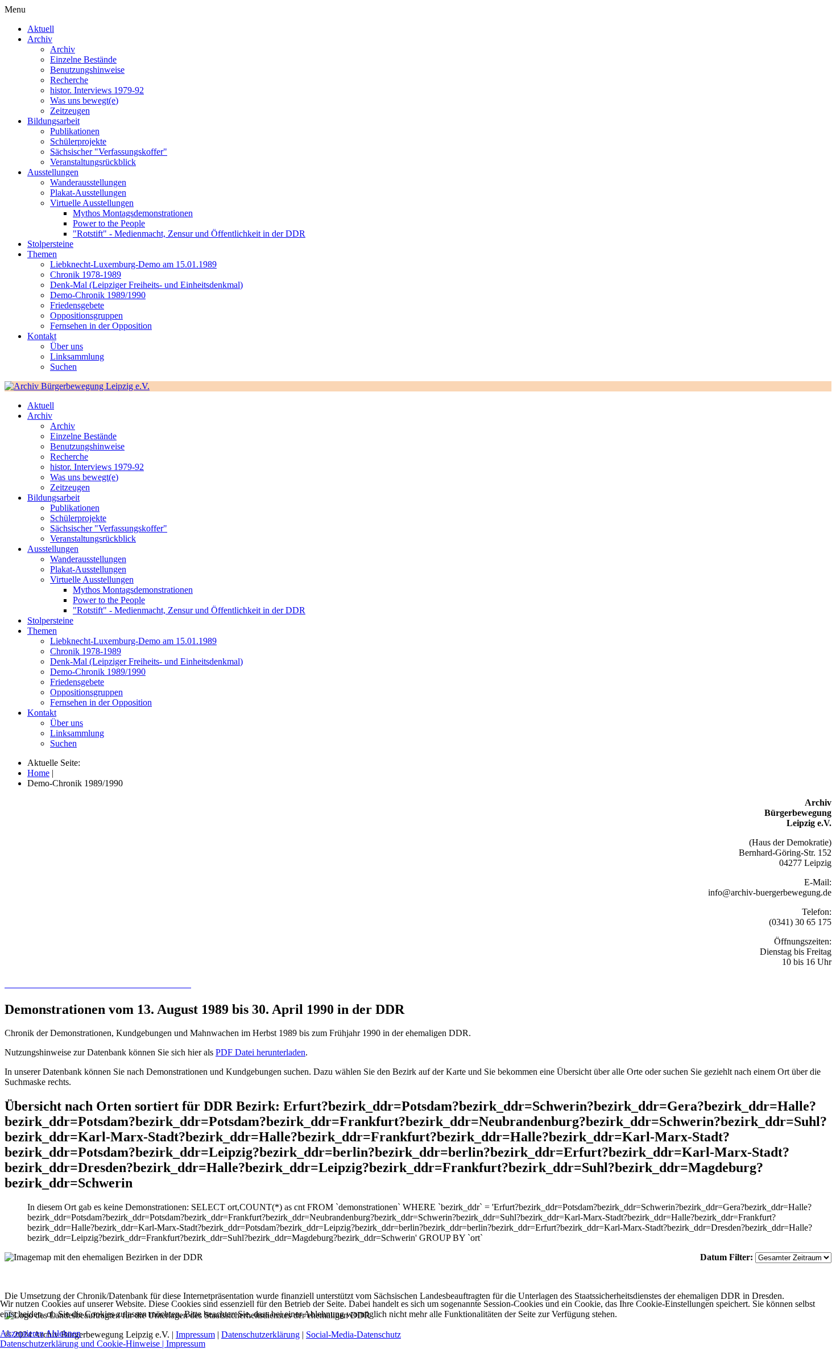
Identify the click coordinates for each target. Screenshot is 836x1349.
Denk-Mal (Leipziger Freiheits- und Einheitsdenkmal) (146, 285)
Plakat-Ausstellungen (88, 192)
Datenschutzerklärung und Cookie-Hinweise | (83, 1343)
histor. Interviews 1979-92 (97, 90)
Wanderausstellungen (88, 182)
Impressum (185, 1343)
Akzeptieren (22, 1333)
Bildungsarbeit (53, 121)
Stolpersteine (50, 244)
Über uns (66, 346)
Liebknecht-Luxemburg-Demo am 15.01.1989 (133, 264)
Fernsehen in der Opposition (101, 326)
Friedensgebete (77, 305)
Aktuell (40, 29)
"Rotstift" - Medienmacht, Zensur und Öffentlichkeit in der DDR (189, 233)
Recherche (69, 80)
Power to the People (109, 223)
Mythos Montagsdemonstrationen (133, 213)
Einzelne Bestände (83, 59)
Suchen (63, 367)
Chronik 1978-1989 (85, 274)
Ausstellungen (52, 172)
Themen (42, 254)
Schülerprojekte (78, 141)
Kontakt (41, 336)
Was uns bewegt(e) (84, 100)
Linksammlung (77, 356)
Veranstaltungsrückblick (93, 162)
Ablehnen (63, 1333)
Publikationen (75, 131)
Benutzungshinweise (87, 70)
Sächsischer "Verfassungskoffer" (108, 151)
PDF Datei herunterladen (260, 1052)
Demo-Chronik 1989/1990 (98, 295)
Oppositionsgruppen (86, 315)
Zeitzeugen (70, 110)
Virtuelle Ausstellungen (92, 203)
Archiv (39, 39)
